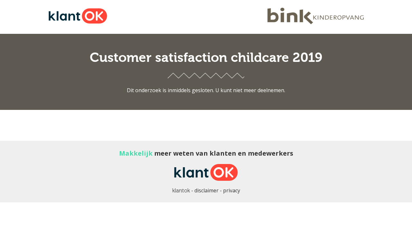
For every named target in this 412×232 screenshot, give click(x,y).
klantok (181, 191)
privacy (231, 190)
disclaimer (206, 190)
